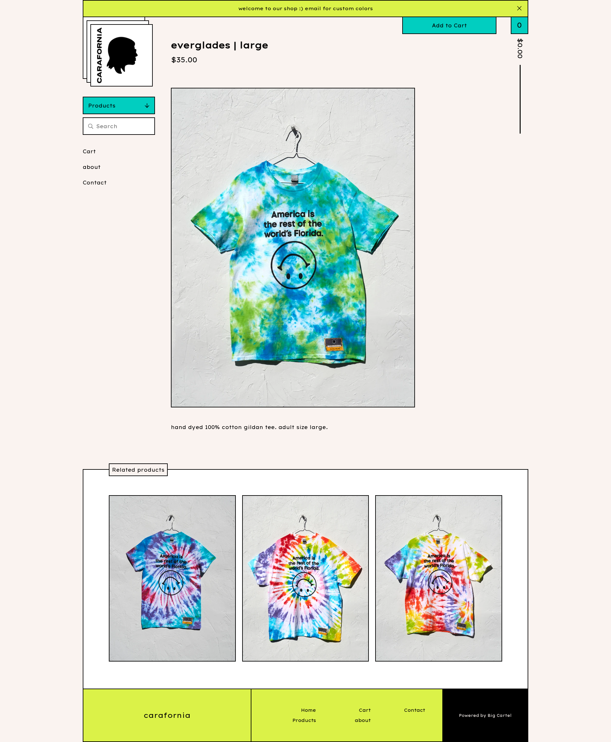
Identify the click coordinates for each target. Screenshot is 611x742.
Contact (95, 182)
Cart (89, 151)
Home (308, 710)
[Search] (90, 126)
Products (102, 105)
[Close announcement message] (519, 8)
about (92, 167)
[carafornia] (121, 55)
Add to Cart (449, 25)
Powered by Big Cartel (485, 715)
